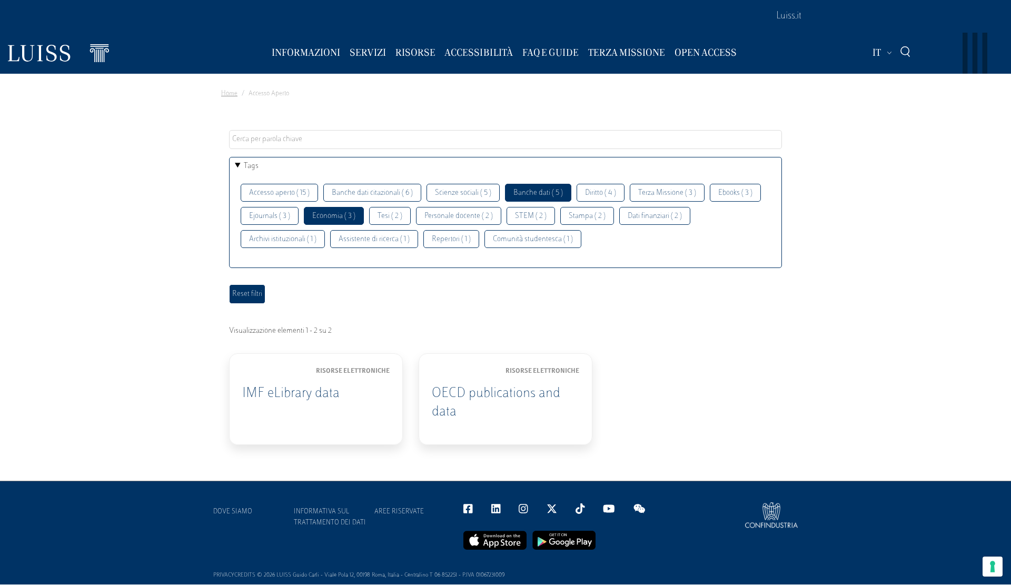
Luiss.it (788, 16)
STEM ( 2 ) (531, 216)
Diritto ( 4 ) (600, 193)
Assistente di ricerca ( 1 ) (374, 239)
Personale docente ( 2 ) (458, 216)
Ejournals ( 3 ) (269, 216)
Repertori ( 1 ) (451, 239)
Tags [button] (251, 166)
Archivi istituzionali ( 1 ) (282, 239)
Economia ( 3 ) (333, 216)
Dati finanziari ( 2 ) (655, 216)
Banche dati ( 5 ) (538, 193)
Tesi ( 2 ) (390, 216)
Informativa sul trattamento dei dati (330, 517)
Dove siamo (232, 512)
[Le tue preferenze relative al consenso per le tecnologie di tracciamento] (993, 567)
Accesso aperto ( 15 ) (279, 193)
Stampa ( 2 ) (587, 216)
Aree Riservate (399, 512)
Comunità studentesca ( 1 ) (533, 239)
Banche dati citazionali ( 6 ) (372, 193)
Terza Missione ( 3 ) (667, 193)
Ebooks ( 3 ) (735, 193)
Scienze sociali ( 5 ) (463, 193)
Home (229, 94)
